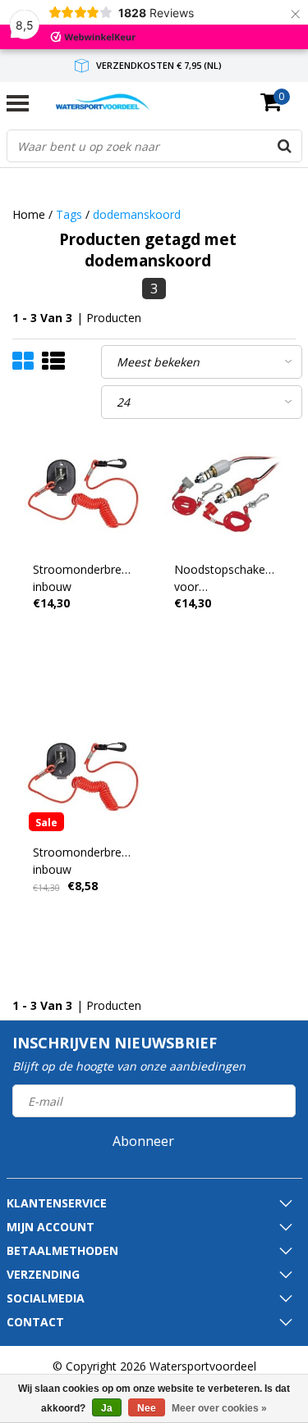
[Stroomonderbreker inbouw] (84, 493)
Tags (69, 214)
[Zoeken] (285, 146)
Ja (107, 1408)
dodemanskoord (137, 214)
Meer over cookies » (219, 1408)
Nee (146, 1408)
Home (28, 214)
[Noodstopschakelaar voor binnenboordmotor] (225, 493)
